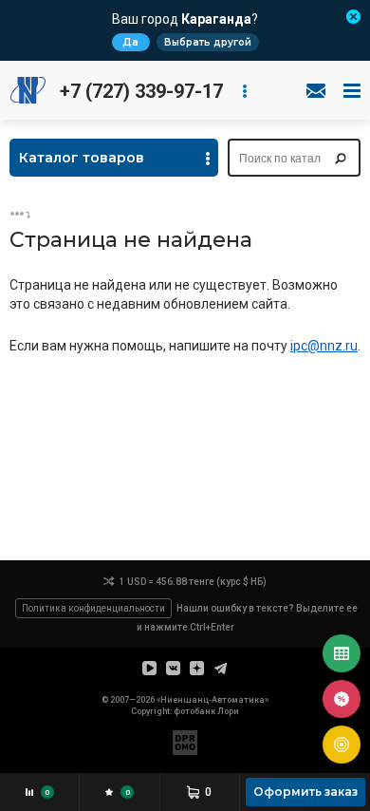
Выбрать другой (207, 42)
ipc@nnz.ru (324, 345)
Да (130, 42)
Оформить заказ (305, 791)
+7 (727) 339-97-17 (141, 91)
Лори (228, 711)
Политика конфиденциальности (93, 608)
